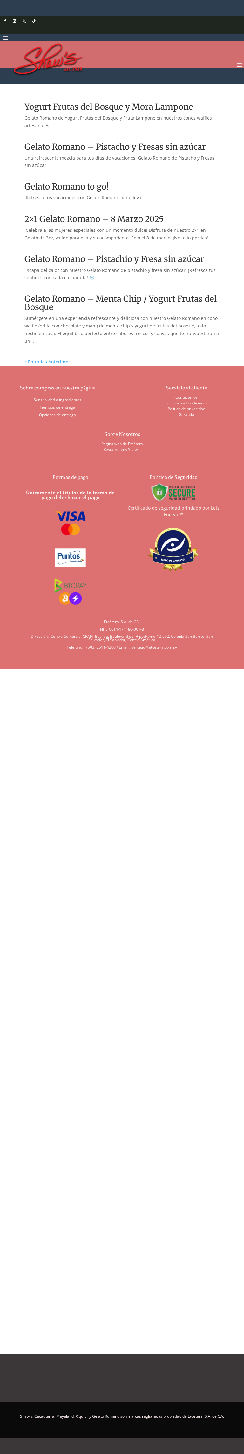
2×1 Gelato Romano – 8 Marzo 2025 (94, 219)
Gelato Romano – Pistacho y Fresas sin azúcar (115, 146)
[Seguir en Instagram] (14, 21)
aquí (144, 1251)
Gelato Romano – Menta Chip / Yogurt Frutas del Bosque (120, 302)
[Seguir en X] (24, 21)
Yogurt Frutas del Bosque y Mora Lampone (108, 106)
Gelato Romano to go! (66, 186)
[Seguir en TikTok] (33, 21)
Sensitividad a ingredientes (57, 400)
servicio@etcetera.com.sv (154, 647)
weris (68, 919)
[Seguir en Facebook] (5, 21)
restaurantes (37, 919)
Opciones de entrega (57, 414)
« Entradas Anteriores (47, 362)
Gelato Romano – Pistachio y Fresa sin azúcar (114, 259)
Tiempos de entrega (57, 407)
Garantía (186, 414)
